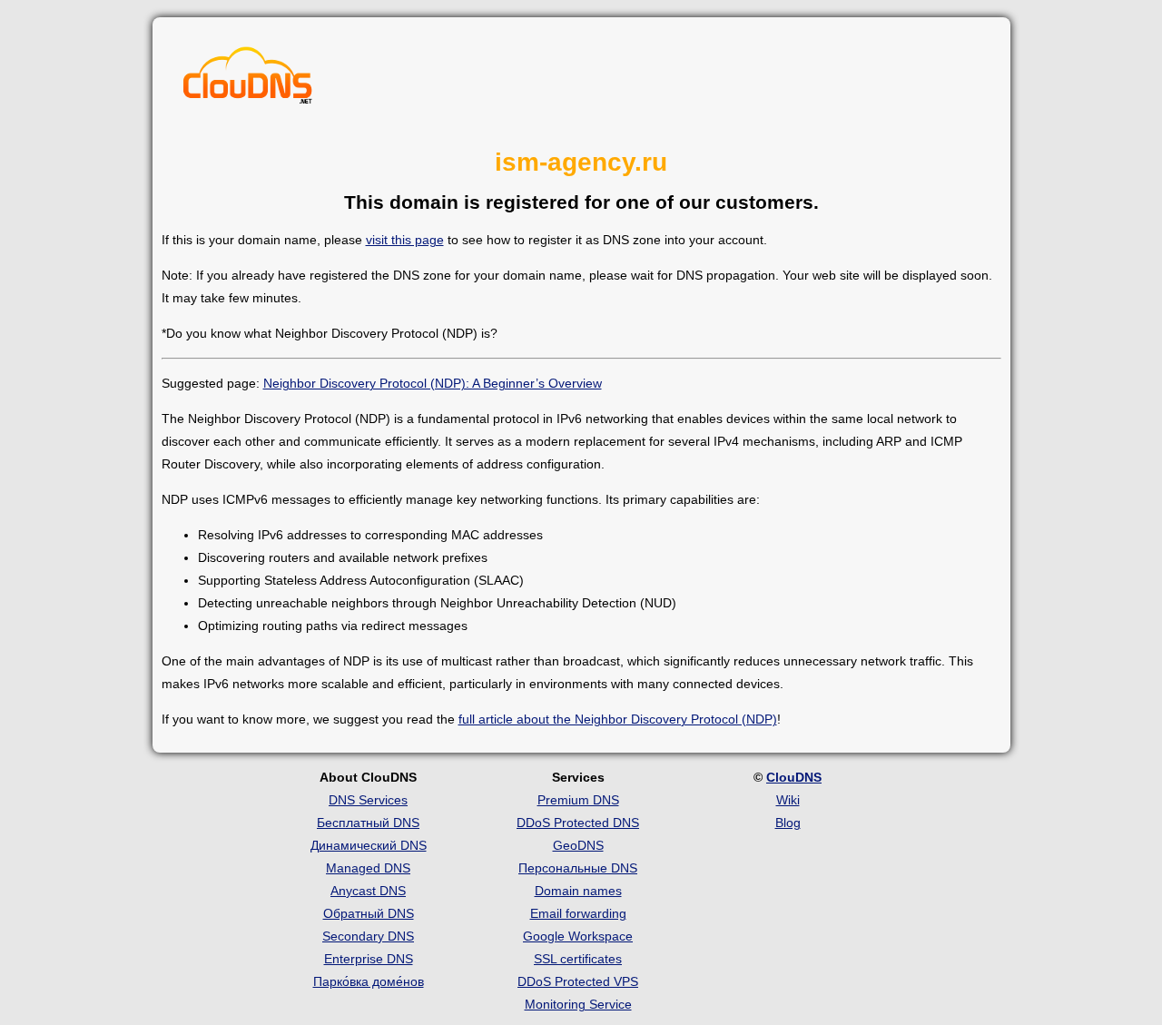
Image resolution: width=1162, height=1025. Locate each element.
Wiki (788, 800)
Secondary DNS (368, 936)
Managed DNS (368, 868)
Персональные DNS (577, 868)
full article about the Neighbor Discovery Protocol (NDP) (617, 719)
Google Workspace (578, 936)
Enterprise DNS (368, 958)
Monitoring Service (578, 1004)
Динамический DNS (368, 845)
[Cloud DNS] (248, 79)
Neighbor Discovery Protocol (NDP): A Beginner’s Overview (432, 383)
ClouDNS (794, 777)
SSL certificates (578, 958)
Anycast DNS (368, 890)
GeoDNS (578, 845)
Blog (788, 822)
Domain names (578, 890)
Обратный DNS (368, 913)
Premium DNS (578, 800)
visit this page (405, 239)
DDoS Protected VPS (577, 981)
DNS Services (368, 800)
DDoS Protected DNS (578, 822)
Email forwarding (578, 913)
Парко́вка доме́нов (368, 981)
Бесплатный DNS (368, 822)
